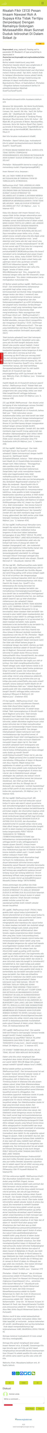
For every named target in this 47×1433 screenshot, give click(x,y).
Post (40, 1409)
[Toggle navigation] (43, 3)
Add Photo (30, 1409)
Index (24, 1383)
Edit (40, 43)
